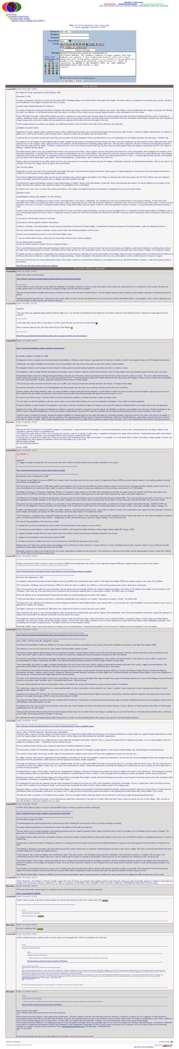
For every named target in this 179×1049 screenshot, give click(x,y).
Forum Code (49, 59)
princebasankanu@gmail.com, (31, 977)
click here (85, 27)
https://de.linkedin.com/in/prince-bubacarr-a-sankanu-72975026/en (47, 961)
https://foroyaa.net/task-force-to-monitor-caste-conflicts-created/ (41, 470)
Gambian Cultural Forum (19, 16)
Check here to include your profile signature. (79, 78)
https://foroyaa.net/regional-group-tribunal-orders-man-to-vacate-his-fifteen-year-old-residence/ (52, 336)
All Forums (12, 14)
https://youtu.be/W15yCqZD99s (28, 893)
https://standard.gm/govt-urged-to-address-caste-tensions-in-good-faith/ (43, 813)
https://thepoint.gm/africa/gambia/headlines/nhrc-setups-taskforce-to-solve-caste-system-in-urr (52, 635)
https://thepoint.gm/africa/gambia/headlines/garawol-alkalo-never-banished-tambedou (49, 279)
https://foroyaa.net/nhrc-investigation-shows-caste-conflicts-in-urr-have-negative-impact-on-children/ (54, 571)
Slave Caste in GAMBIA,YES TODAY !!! (29, 21)
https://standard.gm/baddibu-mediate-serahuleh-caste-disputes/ (40, 348)
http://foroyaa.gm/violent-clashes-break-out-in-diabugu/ (37, 266)
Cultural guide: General (21, 19)
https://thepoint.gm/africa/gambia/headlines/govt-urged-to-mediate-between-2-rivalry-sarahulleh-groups (55, 726)
